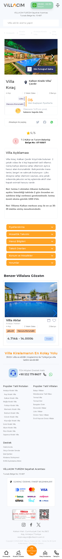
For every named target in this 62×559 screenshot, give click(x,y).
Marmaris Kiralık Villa (12, 409)
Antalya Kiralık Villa (10, 390)
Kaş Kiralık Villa (10, 394)
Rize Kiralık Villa (9, 431)
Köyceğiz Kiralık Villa (12, 421)
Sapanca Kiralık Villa (11, 435)
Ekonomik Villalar (39, 408)
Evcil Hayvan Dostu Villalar (43, 418)
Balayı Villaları (38, 390)
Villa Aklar (13, 320)
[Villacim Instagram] (24, 525)
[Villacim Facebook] (31, 525)
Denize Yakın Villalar (41, 415)
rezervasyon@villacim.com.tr (31, 537)
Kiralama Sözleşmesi (11, 457)
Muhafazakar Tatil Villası (42, 394)
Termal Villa (37, 397)
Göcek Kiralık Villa (11, 417)
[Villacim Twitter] (39, 525)
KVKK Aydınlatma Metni (12, 461)
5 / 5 (33, 133)
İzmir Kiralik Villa (9, 424)
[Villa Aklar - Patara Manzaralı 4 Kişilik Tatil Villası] (31, 299)
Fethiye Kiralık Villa (11, 405)
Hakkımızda (8, 447)
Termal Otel (37, 401)
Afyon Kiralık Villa (9, 428)
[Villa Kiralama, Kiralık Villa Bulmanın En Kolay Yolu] (14, 5)
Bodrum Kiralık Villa (11, 413)
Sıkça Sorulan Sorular (11, 450)
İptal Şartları (7, 454)
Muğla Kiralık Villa (10, 402)
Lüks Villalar (37, 411)
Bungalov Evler (39, 404)
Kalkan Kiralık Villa (11, 398)
